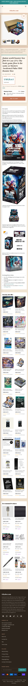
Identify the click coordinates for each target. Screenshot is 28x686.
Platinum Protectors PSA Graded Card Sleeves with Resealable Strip (20, 471)
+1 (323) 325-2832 (6, 626)
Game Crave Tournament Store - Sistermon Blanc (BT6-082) (20, 329)
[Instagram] (6, 616)
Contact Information (6, 662)
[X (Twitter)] (17, 616)
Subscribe (22, 669)
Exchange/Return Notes (8, 275)
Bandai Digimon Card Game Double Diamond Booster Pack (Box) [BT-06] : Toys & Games (7, 409)
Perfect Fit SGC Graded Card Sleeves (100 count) (7, 471)
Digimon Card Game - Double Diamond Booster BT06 (19, 390)
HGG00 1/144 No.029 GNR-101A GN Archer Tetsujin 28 (7, 544)
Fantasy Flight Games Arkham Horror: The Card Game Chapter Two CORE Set (20, 309)
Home (2, 49)
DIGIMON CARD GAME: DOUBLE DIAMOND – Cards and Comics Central (7, 370)
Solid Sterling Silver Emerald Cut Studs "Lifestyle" (19, 544)
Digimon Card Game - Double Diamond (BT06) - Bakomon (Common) (7, 390)
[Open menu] (2, 6)
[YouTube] (10, 616)
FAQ (3, 641)
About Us (4, 636)
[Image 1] (4, 42)
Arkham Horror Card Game (7, 309)
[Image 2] (9, 42)
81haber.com (14, 11)
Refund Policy (5, 651)
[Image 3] (13, 42)
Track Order (4, 644)
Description (5, 108)
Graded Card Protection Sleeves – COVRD (19, 430)
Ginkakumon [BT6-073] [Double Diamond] (7, 329)
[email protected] (9, 284)
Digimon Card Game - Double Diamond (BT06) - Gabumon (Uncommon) (8, 350)
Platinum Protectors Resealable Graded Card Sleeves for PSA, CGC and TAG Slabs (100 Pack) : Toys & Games (8, 491)
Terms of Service (5, 656)
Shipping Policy (5, 659)
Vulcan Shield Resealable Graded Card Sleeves (20, 409)
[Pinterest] (21, 616)
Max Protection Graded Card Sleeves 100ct (19, 491)
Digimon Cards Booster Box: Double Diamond (19, 370)
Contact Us (4, 639)
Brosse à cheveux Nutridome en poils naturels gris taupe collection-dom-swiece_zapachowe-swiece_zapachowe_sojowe (8, 519)
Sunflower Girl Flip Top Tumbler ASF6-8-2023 (19, 570)
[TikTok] (13, 616)
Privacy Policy (5, 654)
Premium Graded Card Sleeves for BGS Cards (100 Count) (19, 450)
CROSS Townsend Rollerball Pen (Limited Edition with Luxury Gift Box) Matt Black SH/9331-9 (7, 570)
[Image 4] (18, 42)
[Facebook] (3, 616)
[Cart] (25, 6)
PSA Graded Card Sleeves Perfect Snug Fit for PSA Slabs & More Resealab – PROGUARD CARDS (8, 430)
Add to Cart (14, 98)
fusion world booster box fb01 (11, 49)
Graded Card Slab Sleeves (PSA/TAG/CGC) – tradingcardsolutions (7, 450)
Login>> (6, 528)
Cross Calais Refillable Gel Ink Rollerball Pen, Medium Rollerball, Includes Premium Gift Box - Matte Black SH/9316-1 (19, 519)
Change (22, 91)
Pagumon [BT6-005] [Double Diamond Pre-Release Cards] (19, 350)
